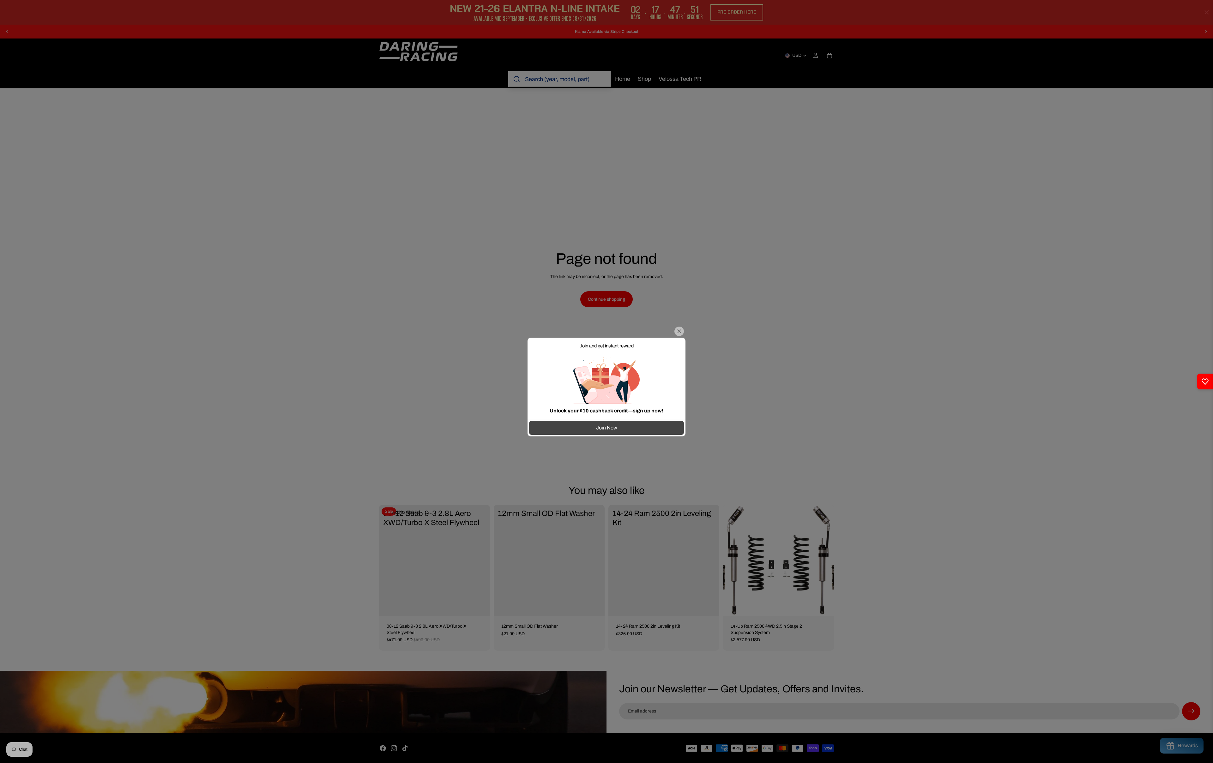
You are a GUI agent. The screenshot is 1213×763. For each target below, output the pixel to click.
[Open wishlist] (1205, 381)
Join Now (606, 427)
